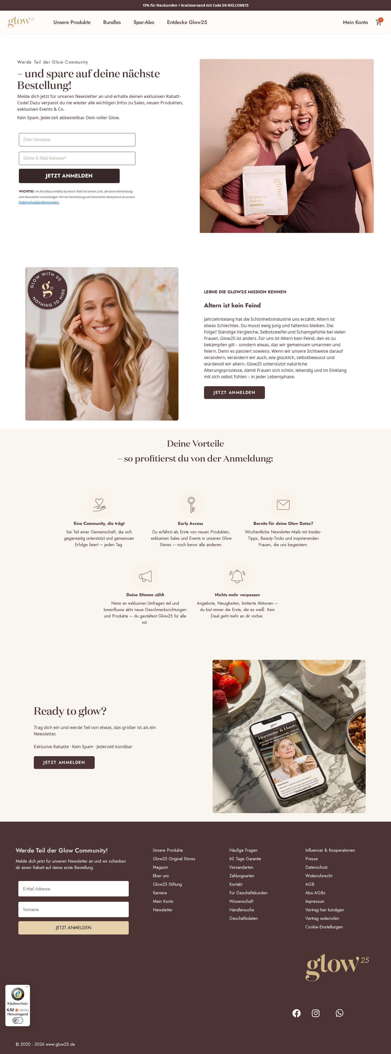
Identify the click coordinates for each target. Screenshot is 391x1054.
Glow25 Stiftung (167, 884)
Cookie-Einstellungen (324, 927)
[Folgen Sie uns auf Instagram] (318, 1017)
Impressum (314, 901)
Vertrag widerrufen (322, 918)
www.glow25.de (60, 1044)
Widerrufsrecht (318, 876)
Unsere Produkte (71, 22)
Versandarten (241, 867)
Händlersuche (241, 910)
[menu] (130, 22)
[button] (72, 22)
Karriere (160, 893)
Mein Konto (163, 901)
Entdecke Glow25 (187, 22)
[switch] (18, 1020)
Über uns (161, 876)
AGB (309, 884)
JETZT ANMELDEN (69, 176)
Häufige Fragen (243, 850)
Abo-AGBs (315, 893)
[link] (234, 392)
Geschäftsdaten (243, 918)
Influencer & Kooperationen (330, 850)
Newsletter (163, 910)
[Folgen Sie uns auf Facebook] (296, 1014)
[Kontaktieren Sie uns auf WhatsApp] (343, 1017)
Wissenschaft (241, 901)
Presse (311, 859)
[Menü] (27, 988)
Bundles (112, 22)
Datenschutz (316, 867)
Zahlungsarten (241, 876)
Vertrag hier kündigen (324, 910)
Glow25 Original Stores (174, 859)
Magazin (160, 867)
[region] (195, 520)
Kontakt (235, 884)
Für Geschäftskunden (248, 893)
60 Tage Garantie (245, 859)
